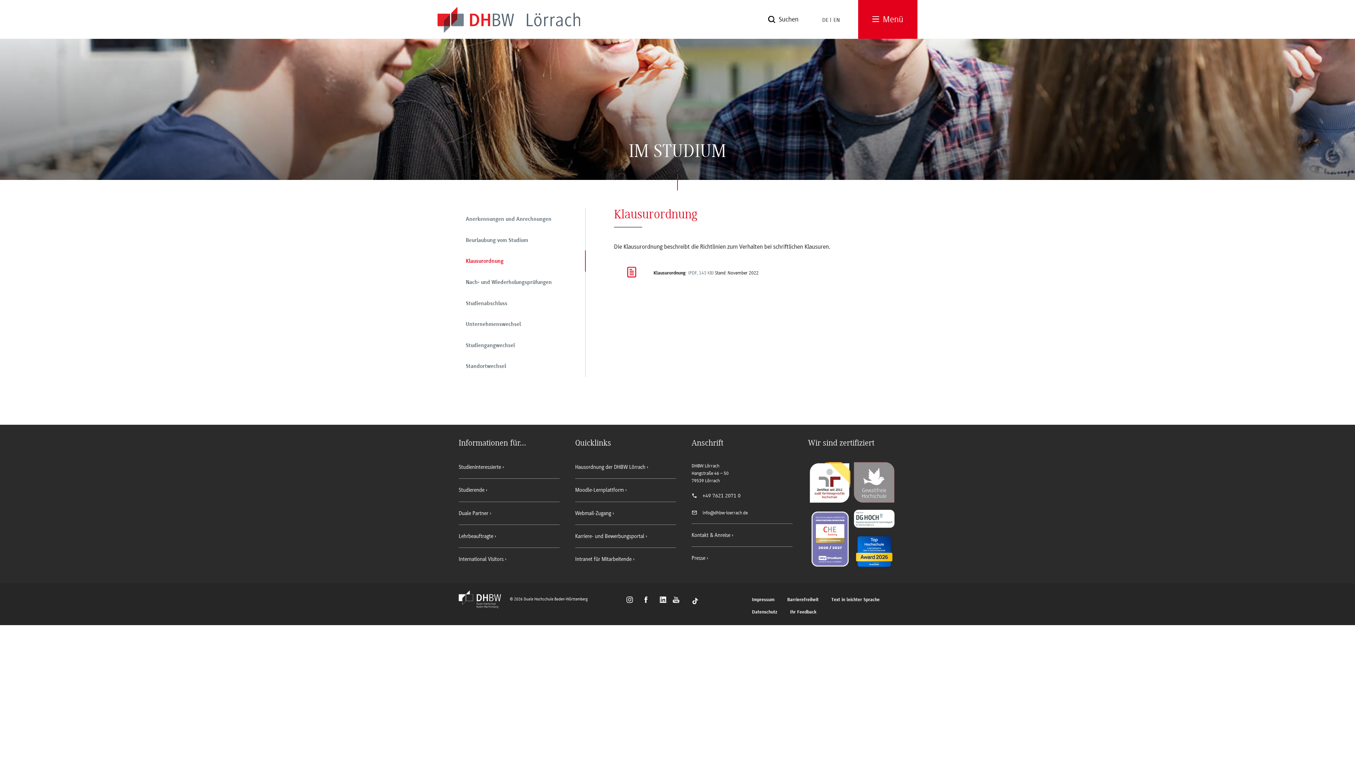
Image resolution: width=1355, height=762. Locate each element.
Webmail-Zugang (593, 513)
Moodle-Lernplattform (599, 490)
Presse (698, 558)
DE (825, 20)
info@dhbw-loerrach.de (725, 512)
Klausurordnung (485, 261)
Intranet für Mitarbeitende (603, 559)
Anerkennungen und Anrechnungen (509, 219)
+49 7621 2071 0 (722, 495)
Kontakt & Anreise (711, 535)
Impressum (763, 600)
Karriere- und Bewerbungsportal (609, 536)
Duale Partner (473, 513)
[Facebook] (649, 600)
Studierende (471, 490)
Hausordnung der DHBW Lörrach (610, 467)
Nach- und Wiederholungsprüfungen (509, 282)
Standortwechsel (486, 366)
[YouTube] (678, 600)
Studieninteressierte (480, 467)
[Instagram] (632, 600)
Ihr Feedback (803, 612)
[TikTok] (695, 600)
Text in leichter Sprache (855, 600)
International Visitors (481, 559)
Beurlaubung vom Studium (497, 240)
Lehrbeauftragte (476, 536)
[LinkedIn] (664, 600)
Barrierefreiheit (803, 600)
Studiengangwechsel (490, 346)
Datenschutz (764, 612)
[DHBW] (483, 606)
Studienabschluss (486, 304)
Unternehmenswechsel (493, 324)
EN (836, 20)
